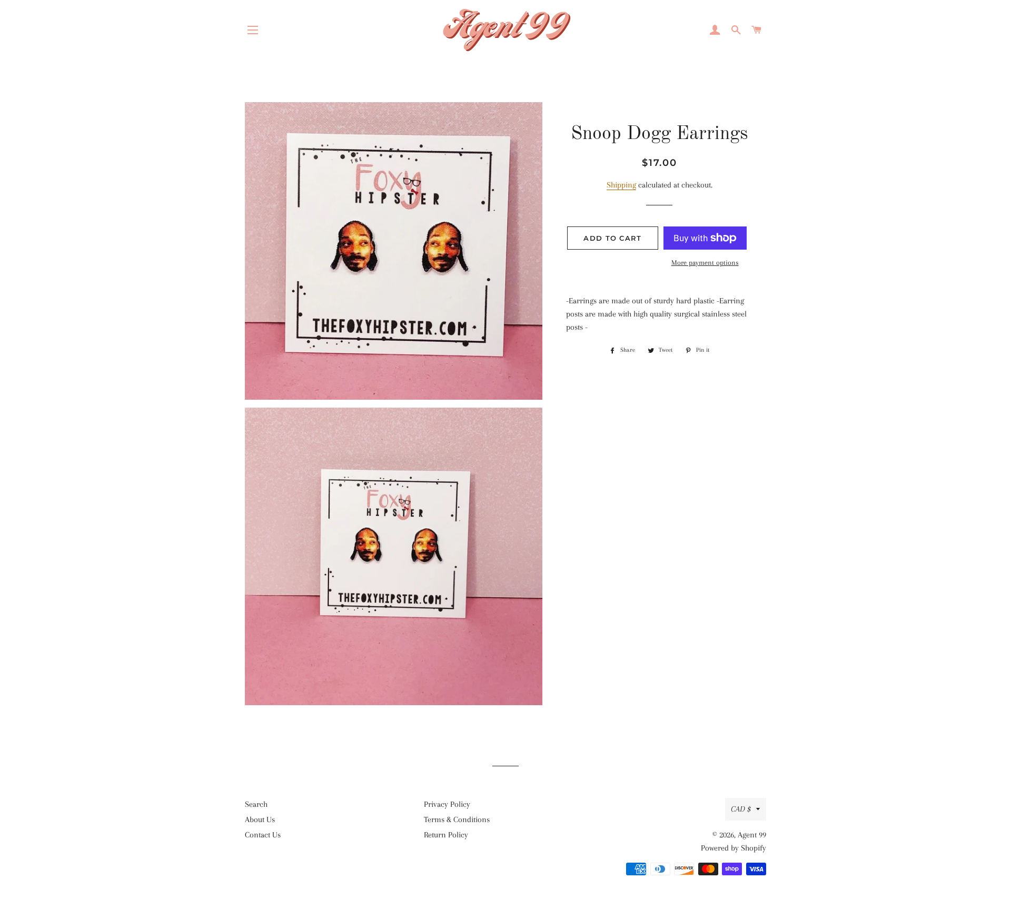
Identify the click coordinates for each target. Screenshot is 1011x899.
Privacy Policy (447, 804)
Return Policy (446, 834)
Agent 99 (752, 834)
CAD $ (741, 809)
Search (256, 804)
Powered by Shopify (733, 848)
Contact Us (263, 834)
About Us (260, 819)
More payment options (705, 262)
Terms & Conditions (457, 819)
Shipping (621, 185)
